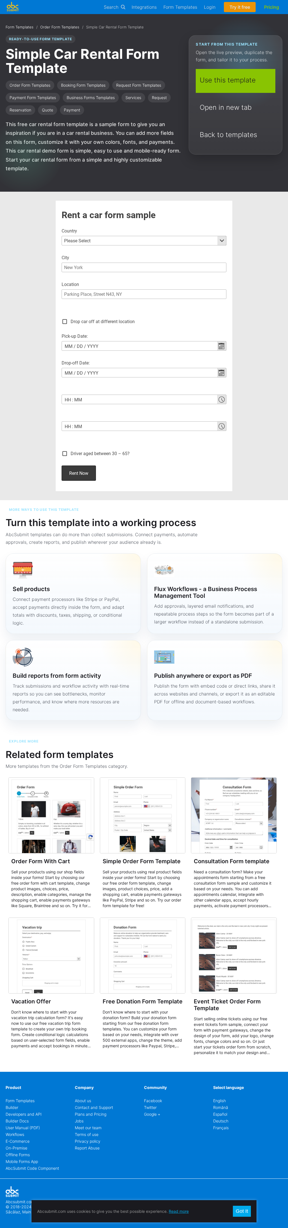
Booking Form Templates (83, 85)
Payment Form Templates (33, 97)
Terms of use (86, 1134)
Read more (179, 1211)
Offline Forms (18, 1154)
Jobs (79, 1121)
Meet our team (88, 1127)
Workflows (15, 1134)
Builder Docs (17, 1121)
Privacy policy (87, 1141)
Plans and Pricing (90, 1114)
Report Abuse (87, 1148)
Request (159, 97)
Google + (152, 1114)
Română (220, 1107)
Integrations (144, 7)
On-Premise (16, 1148)
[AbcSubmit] (13, 7)
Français (221, 1127)
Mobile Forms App (22, 1161)
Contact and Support (94, 1107)
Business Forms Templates (91, 97)
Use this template (228, 80)
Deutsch (220, 1121)
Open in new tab (226, 107)
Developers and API (24, 1114)
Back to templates (228, 135)
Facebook (153, 1100)
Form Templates (180, 7)
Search (111, 7)
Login (209, 7)
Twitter (150, 1107)
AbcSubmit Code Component (32, 1168)
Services (133, 97)
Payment (72, 110)
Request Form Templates (138, 85)
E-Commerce (18, 1141)
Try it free (240, 7)
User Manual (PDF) (23, 1127)
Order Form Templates (59, 27)
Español (220, 1114)
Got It (242, 1211)
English (219, 1100)
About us (83, 1100)
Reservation (20, 110)
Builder (12, 1107)
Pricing (271, 7)
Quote (47, 110)
